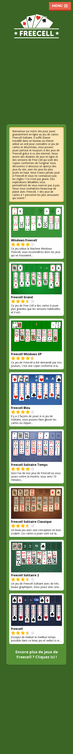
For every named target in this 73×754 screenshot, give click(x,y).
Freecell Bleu (20, 408)
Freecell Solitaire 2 (25, 575)
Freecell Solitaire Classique (31, 522)
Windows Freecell (24, 240)
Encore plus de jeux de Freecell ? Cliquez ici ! (36, 654)
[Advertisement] (36, 85)
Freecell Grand (22, 297)
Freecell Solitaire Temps (29, 465)
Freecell (17, 629)
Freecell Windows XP (26, 354)
